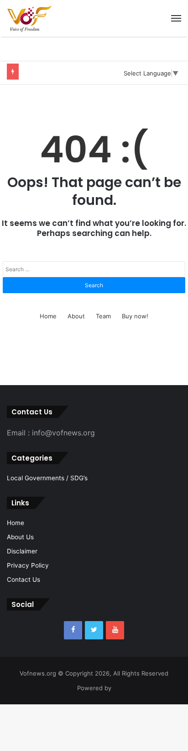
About (76, 316)
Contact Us (23, 579)
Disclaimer (22, 551)
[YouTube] (115, 630)
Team (103, 316)
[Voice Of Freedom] (29, 18)
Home (48, 316)
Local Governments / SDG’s (47, 478)
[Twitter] (94, 630)
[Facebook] (73, 630)
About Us (20, 537)
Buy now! (135, 316)
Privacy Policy (28, 565)
